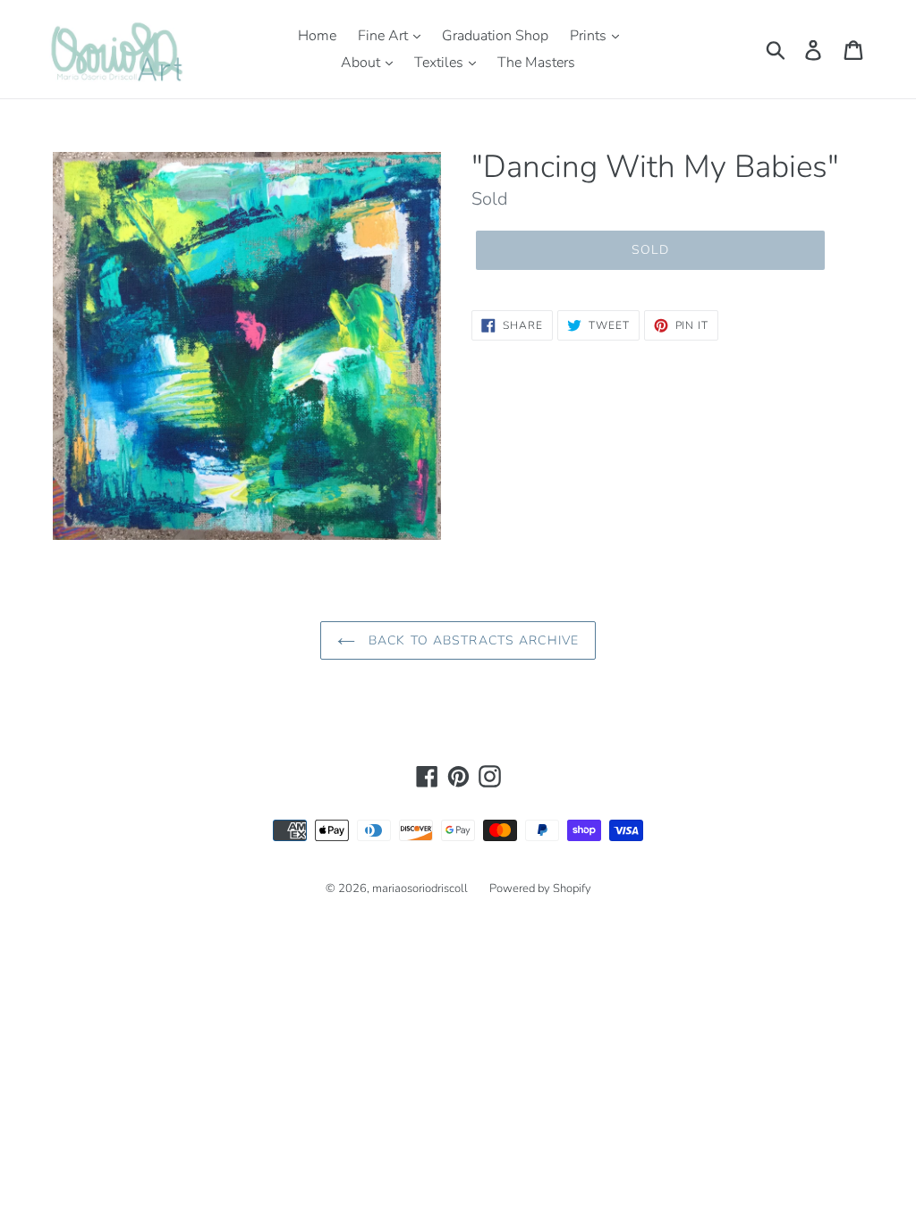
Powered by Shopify (540, 888)
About (362, 62)
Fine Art (384, 36)
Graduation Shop (495, 36)
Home (317, 36)
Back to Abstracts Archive (471, 640)
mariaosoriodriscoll (420, 888)
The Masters (536, 62)
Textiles (440, 62)
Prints (590, 36)
